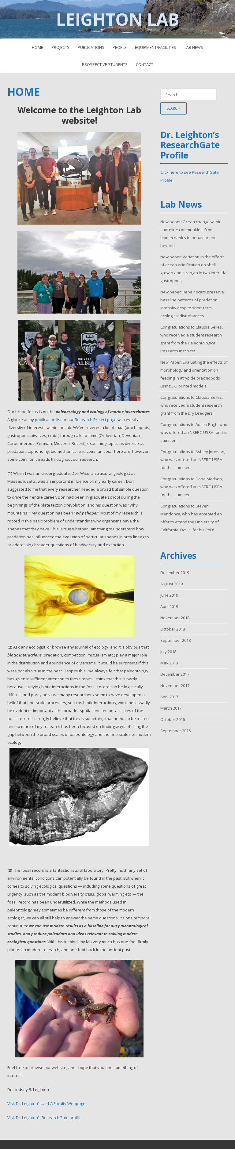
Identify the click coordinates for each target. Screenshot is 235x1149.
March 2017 (170, 708)
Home (37, 47)
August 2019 (171, 584)
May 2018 (169, 663)
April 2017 (169, 697)
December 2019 (174, 572)
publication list (48, 419)
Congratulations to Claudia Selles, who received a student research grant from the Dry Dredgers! (191, 405)
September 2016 (175, 730)
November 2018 (174, 617)
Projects (60, 47)
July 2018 (168, 651)
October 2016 (172, 719)
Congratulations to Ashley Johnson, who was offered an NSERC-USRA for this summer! (192, 459)
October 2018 (172, 629)
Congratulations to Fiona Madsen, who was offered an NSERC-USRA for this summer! (191, 486)
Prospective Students (105, 64)
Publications (91, 47)
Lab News (194, 47)
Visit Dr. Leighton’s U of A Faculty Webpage (46, 1103)
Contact (144, 64)
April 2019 (169, 606)
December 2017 (174, 674)
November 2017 (174, 685)
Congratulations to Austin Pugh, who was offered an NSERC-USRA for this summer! (193, 432)
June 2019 (169, 595)
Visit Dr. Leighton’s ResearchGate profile (44, 1117)
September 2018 (175, 640)
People (120, 47)
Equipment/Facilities (155, 47)
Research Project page (96, 419)
